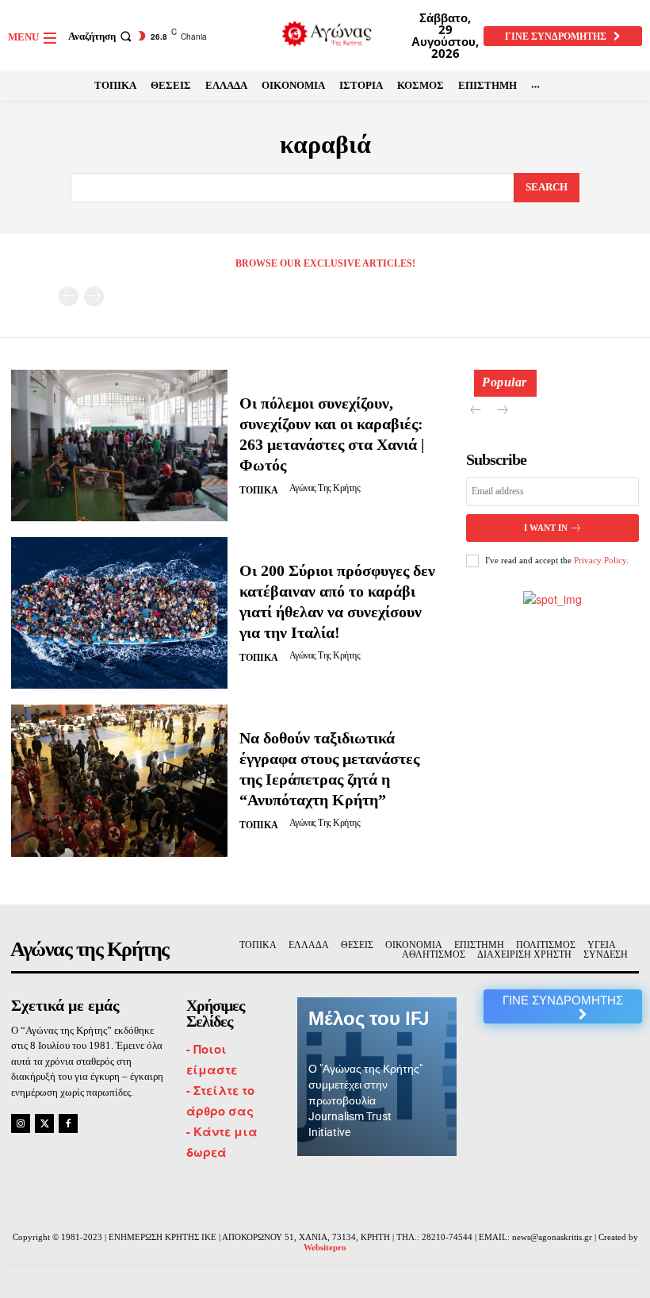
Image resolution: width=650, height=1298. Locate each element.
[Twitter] (44, 1123)
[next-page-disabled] (94, 296)
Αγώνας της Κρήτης (325, 487)
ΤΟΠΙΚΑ (258, 490)
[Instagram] (20, 1123)
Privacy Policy (600, 560)
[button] (101, 36)
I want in (546, 527)
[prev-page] (68, 296)
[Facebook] (68, 1123)
